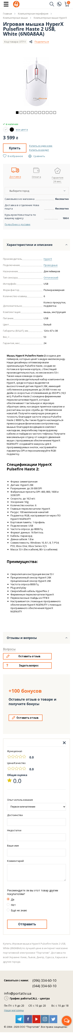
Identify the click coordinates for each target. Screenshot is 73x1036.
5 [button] (32, 112)
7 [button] (40, 112)
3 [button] (25, 112)
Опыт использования (20, 799)
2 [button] (21, 112)
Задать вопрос (29, 665)
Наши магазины (14, 1010)
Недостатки (14, 830)
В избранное (15, 156)
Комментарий (15, 861)
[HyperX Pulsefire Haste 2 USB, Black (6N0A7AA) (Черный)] (12, 129)
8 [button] (43, 112)
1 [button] (17, 112)
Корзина (68, 3)
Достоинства (15, 815)
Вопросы (9, 649)
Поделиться (42, 41)
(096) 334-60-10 (44, 980)
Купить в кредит (39, 150)
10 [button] (51, 112)
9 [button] (47, 112)
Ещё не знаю (19, 910)
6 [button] (36, 112)
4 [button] (28, 112)
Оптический (51, 277)
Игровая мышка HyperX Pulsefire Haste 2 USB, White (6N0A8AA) (33, 28)
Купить (14, 148)
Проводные (51, 265)
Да (12, 899)
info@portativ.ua (17, 993)
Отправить (27, 924)
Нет (13, 905)
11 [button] (55, 112)
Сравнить (39, 156)
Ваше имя (13, 845)
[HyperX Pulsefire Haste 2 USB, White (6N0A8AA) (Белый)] (6, 129)
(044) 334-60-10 (44, 986)
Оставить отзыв (29, 656)
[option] (36, 81)
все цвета (22, 129)
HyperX (48, 259)
